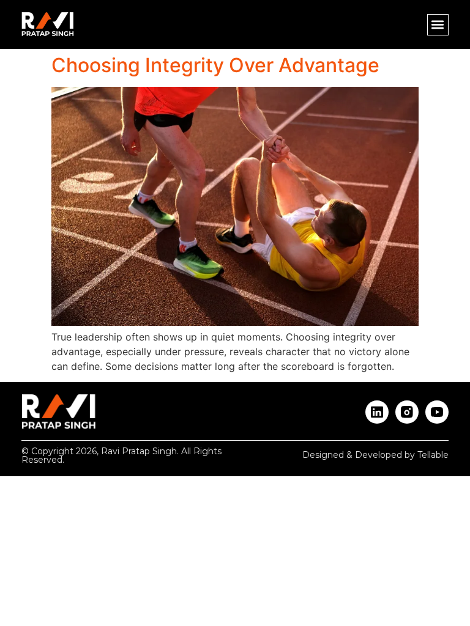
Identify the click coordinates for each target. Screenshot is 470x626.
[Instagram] (407, 412)
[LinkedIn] (377, 412)
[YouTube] (437, 412)
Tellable (433, 454)
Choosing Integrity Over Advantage (215, 65)
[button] (438, 24)
